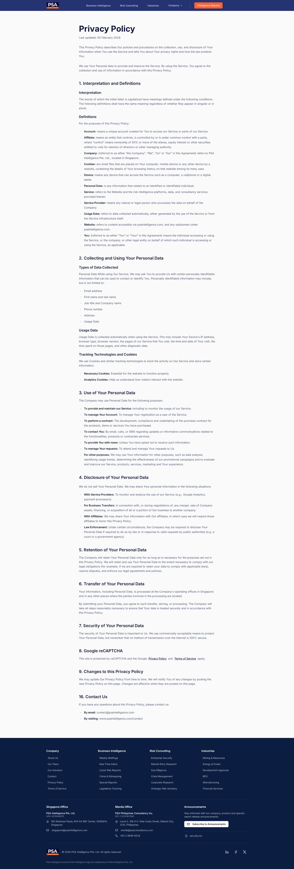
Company (173, 5)
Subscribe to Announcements (209, 824)
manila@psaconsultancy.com (137, 830)
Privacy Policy (158, 658)
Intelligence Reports (208, 5)
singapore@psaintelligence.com (69, 830)
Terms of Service (185, 658)
